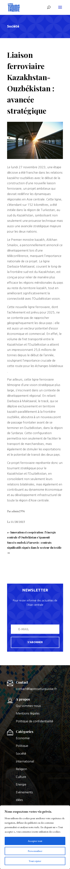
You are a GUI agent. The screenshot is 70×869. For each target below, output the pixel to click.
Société (13, 26)
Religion (21, 768)
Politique (22, 745)
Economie (23, 738)
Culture (21, 776)
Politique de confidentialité (34, 721)
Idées (19, 799)
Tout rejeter (35, 861)
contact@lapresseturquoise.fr (36, 688)
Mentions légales (28, 713)
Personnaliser (35, 851)
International (25, 761)
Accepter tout (35, 841)
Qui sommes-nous (28, 705)
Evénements (24, 792)
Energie (21, 784)
